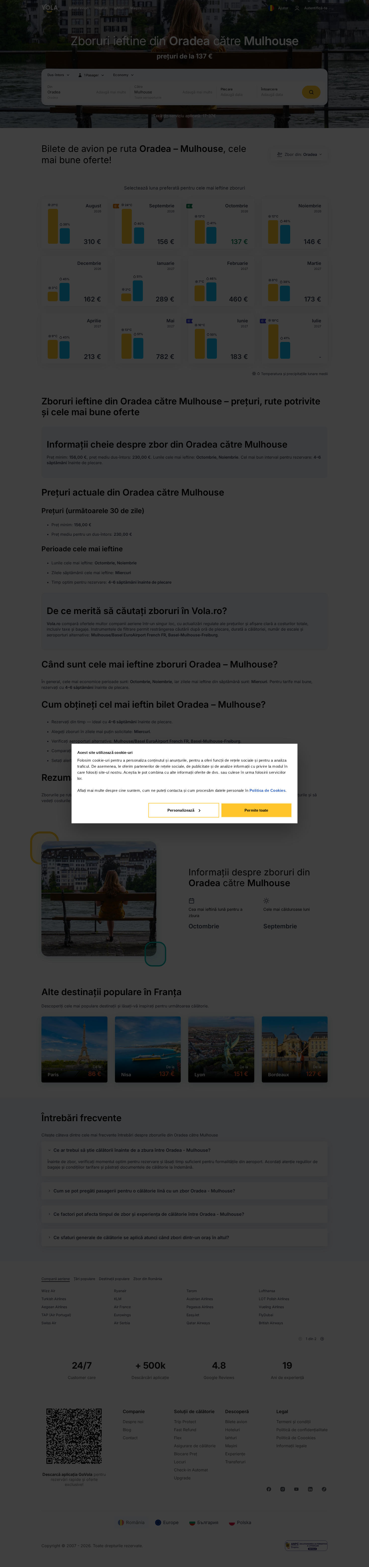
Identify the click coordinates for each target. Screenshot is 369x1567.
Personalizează (180, 810)
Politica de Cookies (268, 790)
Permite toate (256, 810)
